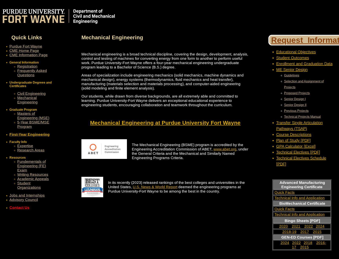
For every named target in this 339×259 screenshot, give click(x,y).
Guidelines (291, 75)
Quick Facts (284, 192)
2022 (308, 226)
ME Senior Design (292, 69)
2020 (283, 226)
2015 (317, 232)
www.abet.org (224, 149)
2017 (304, 232)
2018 (308, 243)
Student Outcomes (292, 58)
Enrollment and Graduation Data (304, 64)
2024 (320, 226)
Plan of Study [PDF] (293, 140)
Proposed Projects (297, 93)
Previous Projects (296, 110)
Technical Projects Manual (302, 116)
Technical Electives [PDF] (298, 152)
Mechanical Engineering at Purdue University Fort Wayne (165, 123)
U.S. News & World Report (155, 187)
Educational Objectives (296, 52)
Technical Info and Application (299, 198)
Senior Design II (295, 105)
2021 (296, 226)
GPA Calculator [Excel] (296, 146)
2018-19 (289, 232)
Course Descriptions (293, 134)
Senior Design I (295, 99)
